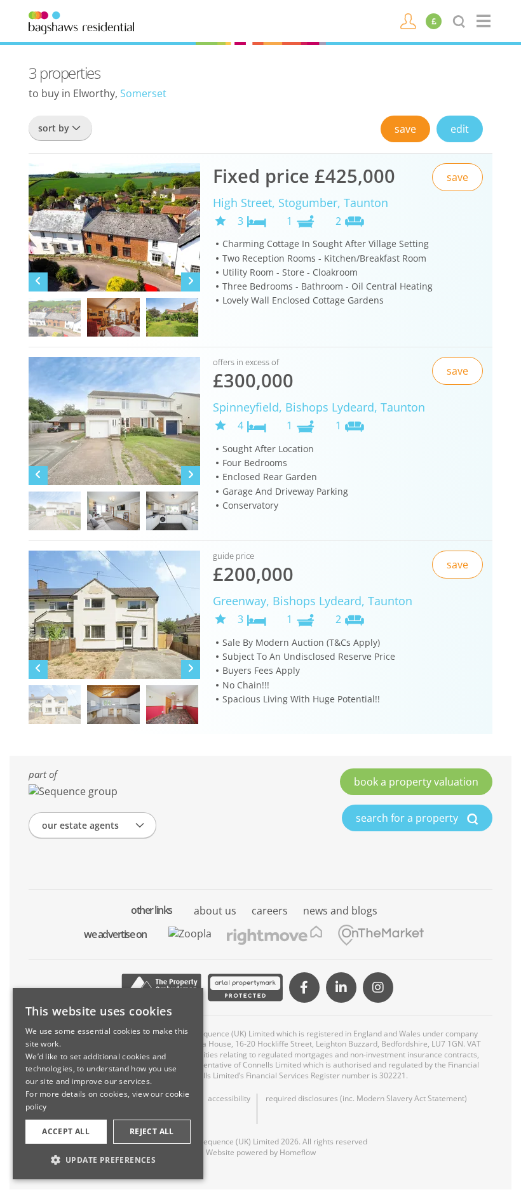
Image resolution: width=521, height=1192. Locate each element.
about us (215, 911)
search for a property (408, 818)
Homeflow (298, 1152)
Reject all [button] (152, 1131)
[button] (108, 1159)
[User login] (408, 20)
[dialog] (108, 1083)
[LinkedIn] (341, 987)
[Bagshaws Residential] (81, 22)
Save (405, 129)
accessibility (229, 1099)
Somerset (143, 93)
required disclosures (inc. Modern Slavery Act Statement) (366, 1099)
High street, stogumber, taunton (300, 202)
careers (270, 911)
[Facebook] (304, 987)
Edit (459, 129)
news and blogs (340, 911)
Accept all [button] (66, 1131)
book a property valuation (416, 782)
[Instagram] (378, 987)
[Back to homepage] (484, 21)
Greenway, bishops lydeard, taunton (312, 600)
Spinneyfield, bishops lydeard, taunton (319, 407)
